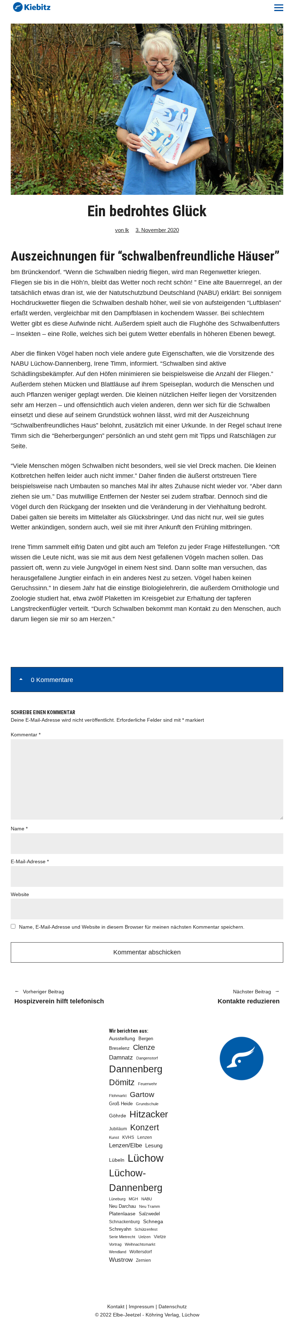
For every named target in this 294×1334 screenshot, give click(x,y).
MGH (133, 1199)
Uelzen (144, 1237)
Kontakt (115, 1306)
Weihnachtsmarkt (140, 1244)
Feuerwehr (147, 1084)
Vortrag (115, 1244)
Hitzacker (148, 1114)
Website (20, 894)
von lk (122, 230)
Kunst (114, 1137)
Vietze (160, 1236)
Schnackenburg (124, 1221)
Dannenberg (135, 1068)
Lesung (153, 1145)
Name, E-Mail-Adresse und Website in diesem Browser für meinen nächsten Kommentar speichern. (132, 927)
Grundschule (147, 1104)
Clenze (144, 1047)
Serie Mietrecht (122, 1237)
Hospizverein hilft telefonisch (59, 997)
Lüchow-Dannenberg (135, 1180)
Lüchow (145, 1158)
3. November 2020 (157, 230)
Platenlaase (122, 1213)
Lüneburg (117, 1199)
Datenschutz (172, 1306)
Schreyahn (120, 1229)
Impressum (141, 1306)
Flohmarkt (118, 1095)
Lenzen (144, 1137)
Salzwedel (149, 1213)
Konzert (144, 1127)
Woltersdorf (140, 1252)
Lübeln (116, 1160)
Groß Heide (121, 1103)
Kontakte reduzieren (217, 997)
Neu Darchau (122, 1206)
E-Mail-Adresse (30, 861)
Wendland (117, 1252)
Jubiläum (118, 1128)
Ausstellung (122, 1038)
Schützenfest (145, 1229)
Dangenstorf (147, 1058)
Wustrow (121, 1259)
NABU (146, 1199)
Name (19, 828)
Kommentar (26, 734)
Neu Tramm (149, 1206)
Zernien (143, 1260)
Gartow (142, 1094)
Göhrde (117, 1115)
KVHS (128, 1137)
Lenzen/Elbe (125, 1145)
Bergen (145, 1038)
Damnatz (121, 1057)
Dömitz (122, 1082)
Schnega (153, 1221)
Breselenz (119, 1048)
